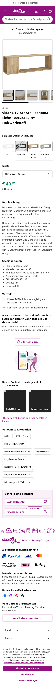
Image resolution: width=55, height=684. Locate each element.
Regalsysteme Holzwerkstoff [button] (17, 466)
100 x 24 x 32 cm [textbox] (15, 174)
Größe (5, 165)
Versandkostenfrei (27, 2)
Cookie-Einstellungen (27, 680)
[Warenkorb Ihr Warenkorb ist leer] (50, 11)
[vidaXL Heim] (19, 11)
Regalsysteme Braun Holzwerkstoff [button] (19, 474)
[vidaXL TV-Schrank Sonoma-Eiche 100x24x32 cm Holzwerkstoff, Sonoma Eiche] (27, 64)
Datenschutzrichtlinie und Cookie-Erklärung (24, 662)
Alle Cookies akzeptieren (27, 668)
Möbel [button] (7, 436)
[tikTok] (22, 595)
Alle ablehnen (27, 674)
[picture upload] (27, 361)
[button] (8, 150)
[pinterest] (16, 595)
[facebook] (5, 595)
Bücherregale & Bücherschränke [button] (19, 482)
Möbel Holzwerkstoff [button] (14, 443)
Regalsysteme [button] (42, 451)
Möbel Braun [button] (22, 436)
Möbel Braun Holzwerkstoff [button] (17, 451)
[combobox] (27, 19)
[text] (8, 184)
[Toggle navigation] (5, 11)
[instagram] (10, 595)
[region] (27, 664)
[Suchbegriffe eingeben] (48, 19)
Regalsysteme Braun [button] (14, 459)
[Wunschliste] (43, 11)
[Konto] (36, 11)
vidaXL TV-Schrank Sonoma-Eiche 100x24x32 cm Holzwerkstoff (26, 117)
